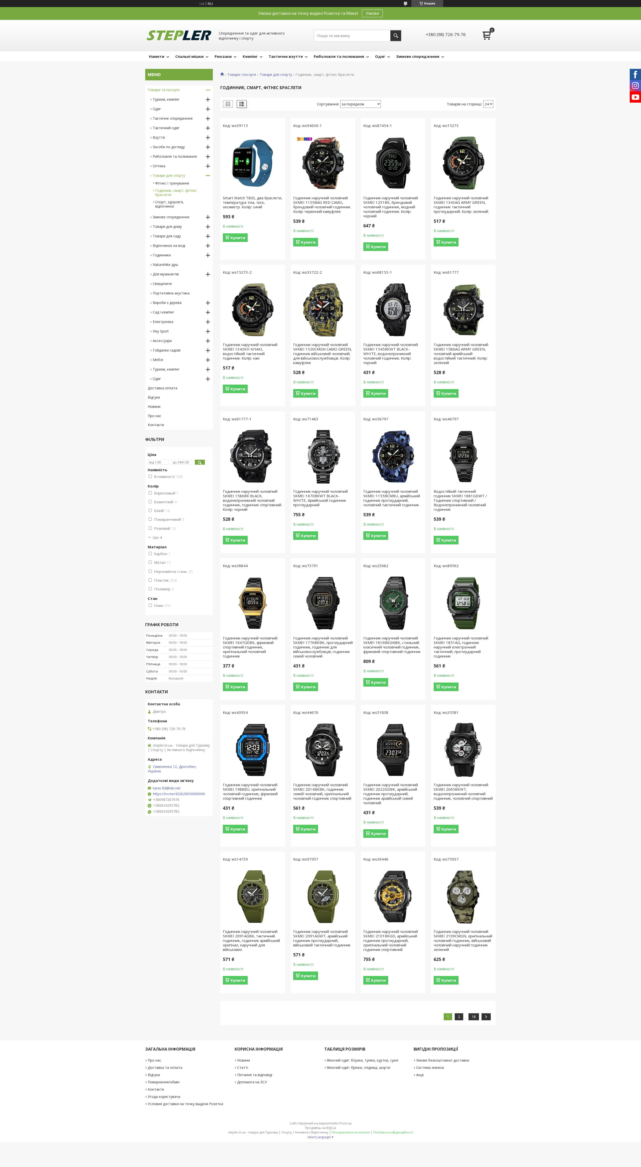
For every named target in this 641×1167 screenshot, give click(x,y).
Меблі (158, 359)
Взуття (159, 137)
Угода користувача (164, 1096)
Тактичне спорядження (173, 118)
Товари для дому (167, 226)
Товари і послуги (241, 74)
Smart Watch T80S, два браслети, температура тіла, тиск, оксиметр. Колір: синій (252, 202)
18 (474, 1016)
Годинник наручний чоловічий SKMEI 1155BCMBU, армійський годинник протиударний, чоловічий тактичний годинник (391, 498)
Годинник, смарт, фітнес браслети (176, 192)
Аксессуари (162, 340)
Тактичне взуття (286, 56)
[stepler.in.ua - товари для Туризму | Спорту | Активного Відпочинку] (179, 36)
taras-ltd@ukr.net (167, 788)
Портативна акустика (171, 293)
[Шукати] (395, 35)
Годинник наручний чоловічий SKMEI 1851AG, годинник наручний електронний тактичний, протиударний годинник (461, 647)
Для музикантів (166, 274)
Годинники (162, 255)
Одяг (380, 56)
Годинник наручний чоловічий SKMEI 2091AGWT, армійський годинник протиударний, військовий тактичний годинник (322, 938)
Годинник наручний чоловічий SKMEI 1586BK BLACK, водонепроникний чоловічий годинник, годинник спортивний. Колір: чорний (252, 500)
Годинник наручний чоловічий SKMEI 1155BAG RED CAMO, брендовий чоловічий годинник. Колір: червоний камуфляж (322, 205)
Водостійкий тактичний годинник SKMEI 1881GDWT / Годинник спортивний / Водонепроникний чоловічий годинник (460, 500)
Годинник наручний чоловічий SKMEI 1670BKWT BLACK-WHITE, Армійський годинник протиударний (320, 498)
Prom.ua (346, 1123)
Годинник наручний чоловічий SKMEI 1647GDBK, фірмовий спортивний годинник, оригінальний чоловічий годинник (250, 647)
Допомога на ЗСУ (252, 1082)
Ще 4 (157, 537)
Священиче (162, 283)
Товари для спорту (276, 74)
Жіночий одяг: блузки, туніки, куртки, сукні (362, 1060)
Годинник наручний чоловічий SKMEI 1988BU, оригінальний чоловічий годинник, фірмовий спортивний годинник (250, 791)
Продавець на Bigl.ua (320, 1128)
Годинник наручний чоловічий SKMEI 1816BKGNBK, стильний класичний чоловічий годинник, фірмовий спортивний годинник (392, 645)
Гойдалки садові (167, 350)
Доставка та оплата (165, 1067)
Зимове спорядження (417, 56)
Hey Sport (161, 331)
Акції (420, 1074)
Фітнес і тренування (172, 183)
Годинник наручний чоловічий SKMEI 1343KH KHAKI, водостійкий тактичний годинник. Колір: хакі (250, 351)
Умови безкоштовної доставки (442, 1060)
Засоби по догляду (169, 146)
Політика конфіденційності (393, 1132)
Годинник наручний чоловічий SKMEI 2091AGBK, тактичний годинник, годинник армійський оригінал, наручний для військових (251, 940)
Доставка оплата (162, 388)
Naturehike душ (165, 264)
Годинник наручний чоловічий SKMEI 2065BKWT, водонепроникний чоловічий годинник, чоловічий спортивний (463, 791)
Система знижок (430, 1067)
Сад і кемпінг (163, 312)
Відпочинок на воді (169, 245)
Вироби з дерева (167, 302)
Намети (156, 56)
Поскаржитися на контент (351, 1132)
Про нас (154, 415)
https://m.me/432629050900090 (179, 794)
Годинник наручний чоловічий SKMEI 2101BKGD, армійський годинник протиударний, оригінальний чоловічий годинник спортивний (390, 940)
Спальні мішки (189, 56)
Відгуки (154, 397)
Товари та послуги (164, 89)
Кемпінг (250, 56)
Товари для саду (167, 236)
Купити (238, 237)
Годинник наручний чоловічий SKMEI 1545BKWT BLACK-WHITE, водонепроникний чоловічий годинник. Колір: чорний (390, 353)
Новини (154, 406)
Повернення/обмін (164, 1082)
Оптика (159, 165)
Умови (372, 13)
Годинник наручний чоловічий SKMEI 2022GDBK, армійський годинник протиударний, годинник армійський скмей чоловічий (390, 793)
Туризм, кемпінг (166, 99)
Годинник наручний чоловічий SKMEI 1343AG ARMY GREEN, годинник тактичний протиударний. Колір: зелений (461, 205)
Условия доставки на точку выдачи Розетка (185, 1103)
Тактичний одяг (166, 127)
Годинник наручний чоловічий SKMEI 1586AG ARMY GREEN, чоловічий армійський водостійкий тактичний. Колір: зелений (461, 353)
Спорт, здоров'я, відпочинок (169, 204)
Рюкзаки (223, 56)
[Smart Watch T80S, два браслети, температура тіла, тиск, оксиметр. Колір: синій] (252, 163)
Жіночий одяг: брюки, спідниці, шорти (358, 1067)
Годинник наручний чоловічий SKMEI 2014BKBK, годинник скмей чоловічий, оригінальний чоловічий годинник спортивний (322, 791)
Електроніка (163, 321)
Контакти (156, 424)
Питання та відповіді (254, 1074)
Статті (242, 1067)
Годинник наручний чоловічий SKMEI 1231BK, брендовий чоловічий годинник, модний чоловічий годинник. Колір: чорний (390, 207)
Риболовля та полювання (339, 56)
